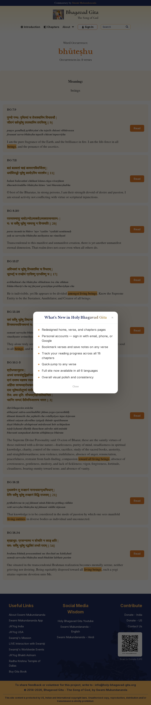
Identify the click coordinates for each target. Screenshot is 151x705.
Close (76, 386)
